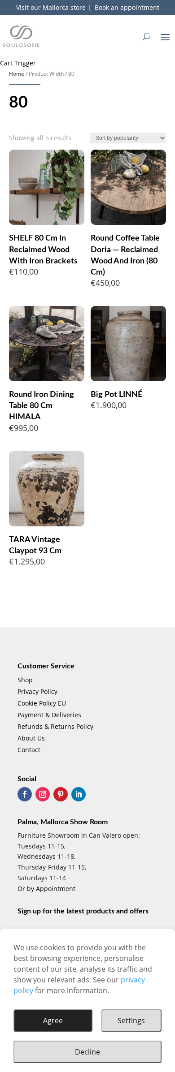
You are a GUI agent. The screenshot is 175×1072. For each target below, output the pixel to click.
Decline (87, 1052)
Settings (131, 1020)
